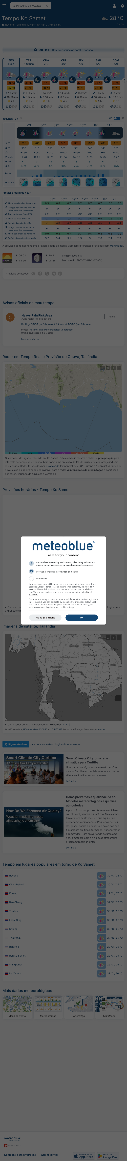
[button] (63, 578)
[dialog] (63, 580)
